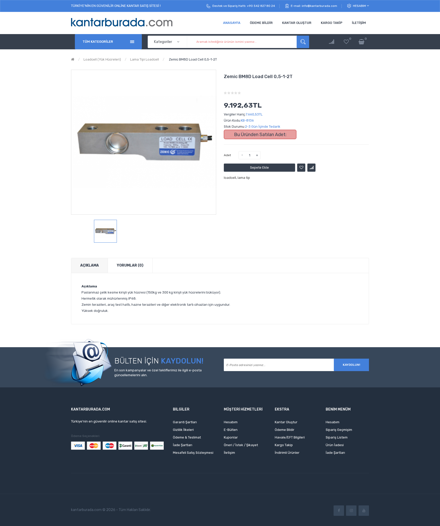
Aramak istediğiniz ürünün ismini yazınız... (303, 42)
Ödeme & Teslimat (187, 437)
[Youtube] (364, 510)
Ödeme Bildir (284, 430)
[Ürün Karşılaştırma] (331, 42)
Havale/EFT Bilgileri (290, 437)
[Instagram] (351, 510)
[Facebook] (339, 510)
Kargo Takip (284, 445)
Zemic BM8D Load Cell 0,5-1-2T (192, 59)
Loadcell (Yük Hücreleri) (102, 59)
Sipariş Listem (337, 437)
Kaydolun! (351, 365)
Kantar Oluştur (286, 422)
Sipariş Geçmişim (339, 430)
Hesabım (360, 6)
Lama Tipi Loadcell (144, 59)
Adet (227, 155)
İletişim (229, 453)
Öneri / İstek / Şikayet (241, 445)
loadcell (230, 178)
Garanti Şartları (185, 422)
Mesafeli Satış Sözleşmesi (193, 453)
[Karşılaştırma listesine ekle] (311, 168)
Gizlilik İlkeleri (183, 430)
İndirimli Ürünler (287, 453)
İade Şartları (182, 445)
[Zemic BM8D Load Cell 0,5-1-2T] (105, 231)
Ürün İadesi (335, 445)
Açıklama (89, 265)
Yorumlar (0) (130, 265)
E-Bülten (231, 430)
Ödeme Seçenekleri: (85, 436)
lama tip (244, 178)
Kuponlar (231, 437)
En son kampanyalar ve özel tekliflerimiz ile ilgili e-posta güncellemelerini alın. (158, 372)
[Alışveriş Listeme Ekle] (301, 168)
